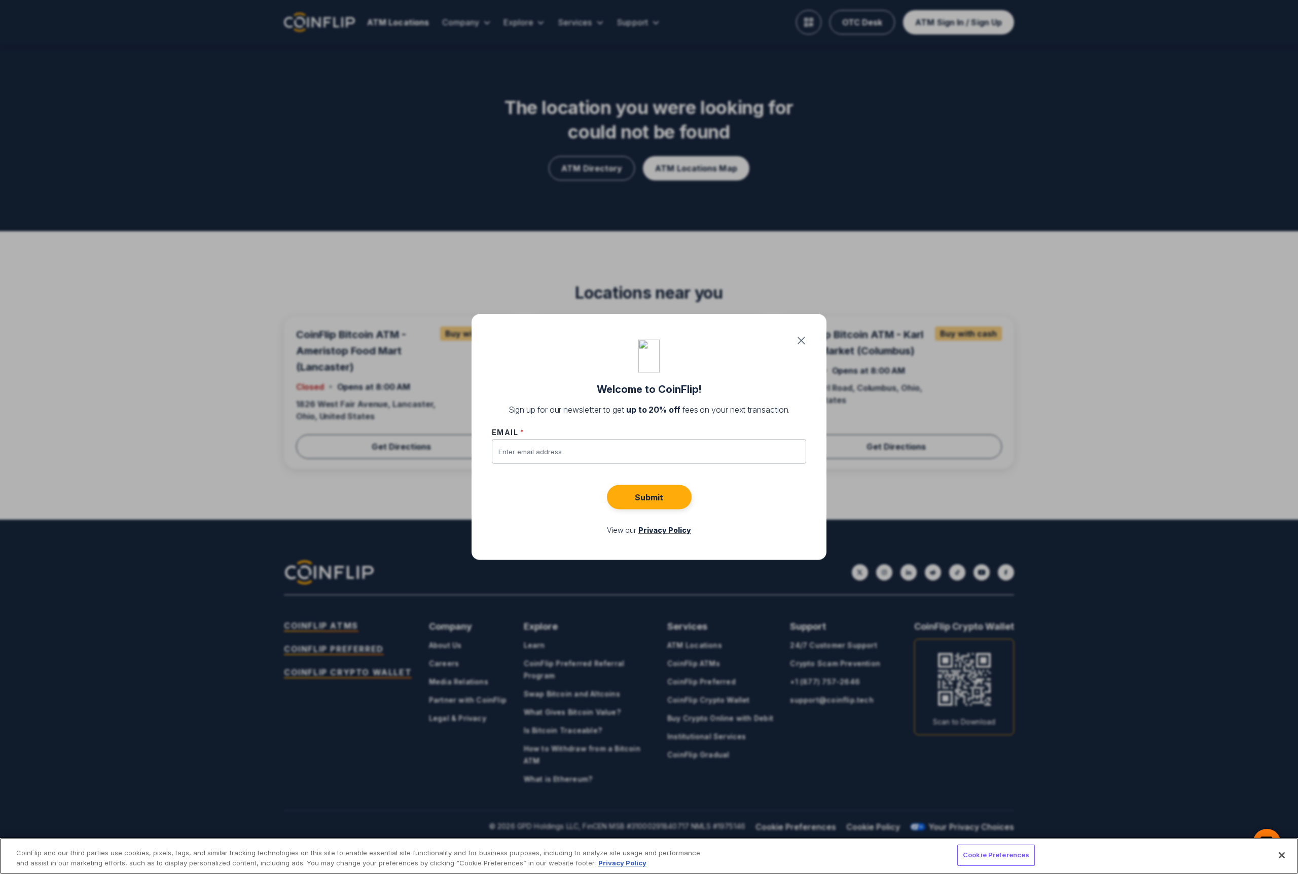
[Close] (1282, 855)
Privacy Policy (622, 863)
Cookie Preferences (996, 855)
